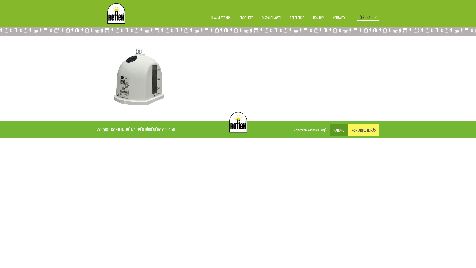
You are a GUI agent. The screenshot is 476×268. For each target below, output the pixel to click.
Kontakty (339, 18)
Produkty (246, 18)
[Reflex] (116, 22)
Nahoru (339, 130)
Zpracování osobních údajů (310, 129)
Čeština (365, 17)
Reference (297, 18)
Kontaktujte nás (364, 130)
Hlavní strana (221, 18)
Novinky (318, 18)
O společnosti (271, 18)
